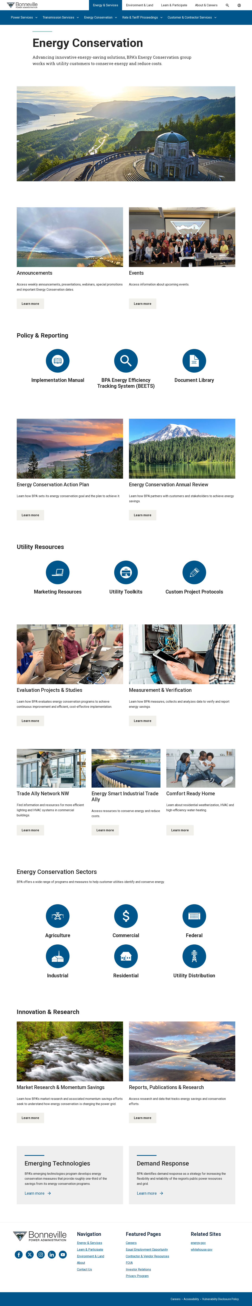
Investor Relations (138, 1269)
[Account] (239, 5)
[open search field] (227, 5)
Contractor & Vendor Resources (147, 1256)
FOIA (129, 1263)
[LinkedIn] (51, 1255)
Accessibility (191, 1299)
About (81, 1263)
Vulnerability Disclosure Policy (220, 1299)
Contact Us (84, 1269)
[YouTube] (62, 1255)
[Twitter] (29, 1255)
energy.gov (198, 1243)
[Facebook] (18, 1255)
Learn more (30, 304)
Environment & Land (139, 5)
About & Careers (206, 5)
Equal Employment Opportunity (147, 1249)
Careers (131, 1243)
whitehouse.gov (201, 1249)
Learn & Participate (174, 5)
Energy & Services (105, 5)
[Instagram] (40, 1255)
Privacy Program (137, 1276)
